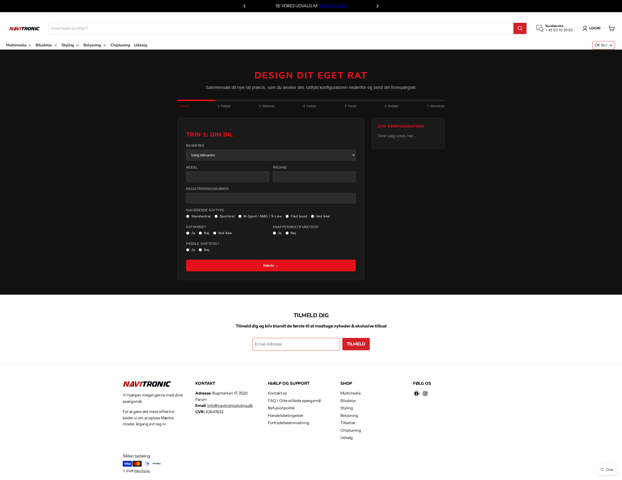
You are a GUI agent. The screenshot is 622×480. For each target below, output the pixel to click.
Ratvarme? (196, 227)
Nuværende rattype (205, 210)
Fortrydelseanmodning (288, 422)
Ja (193, 233)
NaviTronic (142, 471)
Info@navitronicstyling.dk (230, 405)
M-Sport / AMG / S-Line (262, 216)
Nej (206, 233)
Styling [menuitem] (67, 45)
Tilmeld (356, 344)
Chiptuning (350, 430)
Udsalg (346, 437)
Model (192, 167)
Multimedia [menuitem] (16, 45)
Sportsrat (227, 216)
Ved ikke (323, 216)
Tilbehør (347, 422)
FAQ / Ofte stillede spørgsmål (294, 400)
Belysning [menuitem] (92, 45)
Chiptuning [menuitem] (120, 45)
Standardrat (201, 216)
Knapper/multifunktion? (296, 227)
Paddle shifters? (202, 244)
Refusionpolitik (281, 408)
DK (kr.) (601, 45)
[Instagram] (425, 393)
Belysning (349, 415)
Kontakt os (277, 393)
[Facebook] (416, 393)
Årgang (280, 167)
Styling (346, 408)
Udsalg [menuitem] (140, 45)
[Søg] (520, 28)
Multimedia (350, 393)
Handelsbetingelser (285, 415)
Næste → (271, 265)
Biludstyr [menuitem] (44, 45)
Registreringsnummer (207, 189)
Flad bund (299, 216)
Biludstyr (348, 400)
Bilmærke (195, 145)
